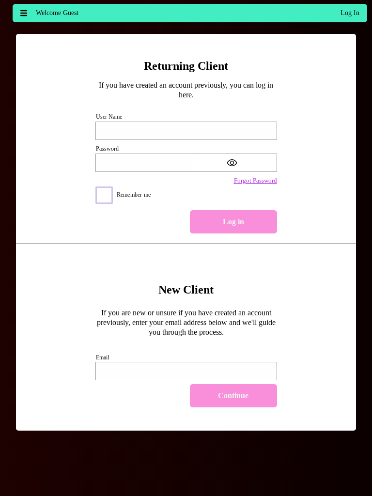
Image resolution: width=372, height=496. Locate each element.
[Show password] (235, 162)
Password (107, 148)
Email (102, 357)
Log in (233, 221)
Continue (233, 395)
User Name (109, 116)
